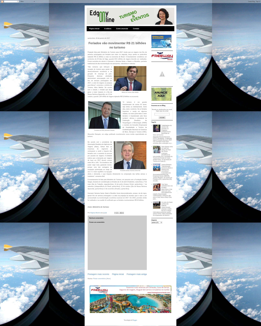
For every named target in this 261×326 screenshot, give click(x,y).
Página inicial (94, 28)
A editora (107, 28)
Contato (136, 28)
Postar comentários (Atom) (102, 278)
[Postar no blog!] (117, 213)
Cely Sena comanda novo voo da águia (167, 186)
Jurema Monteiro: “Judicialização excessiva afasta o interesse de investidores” (167, 168)
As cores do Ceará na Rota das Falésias (166, 203)
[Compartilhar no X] (119, 213)
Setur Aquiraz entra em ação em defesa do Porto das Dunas (167, 149)
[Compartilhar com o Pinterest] (123, 213)
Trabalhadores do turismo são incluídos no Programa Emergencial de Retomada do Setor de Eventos (162, 130)
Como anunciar (122, 28)
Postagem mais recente (98, 274)
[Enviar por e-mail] (115, 213)
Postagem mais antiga (137, 274)
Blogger (134, 320)
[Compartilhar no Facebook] (121, 213)
